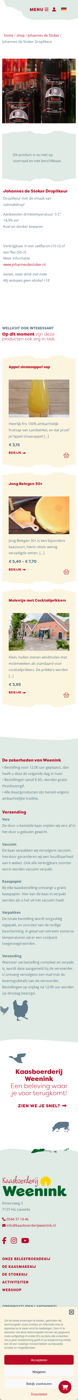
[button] (71, 1312)
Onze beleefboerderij (26, 1259)
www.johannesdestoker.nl (24, 264)
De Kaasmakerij (19, 1266)
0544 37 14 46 (17, 1219)
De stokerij (15, 1274)
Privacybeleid (39, 1394)
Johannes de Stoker (43, 35)
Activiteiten (15, 1282)
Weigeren (39, 1371)
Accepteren (39, 1360)
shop (20, 35)
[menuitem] (64, 9)
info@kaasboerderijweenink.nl (31, 1225)
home (8, 35)
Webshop (12, 1290)
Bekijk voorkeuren (39, 1383)
